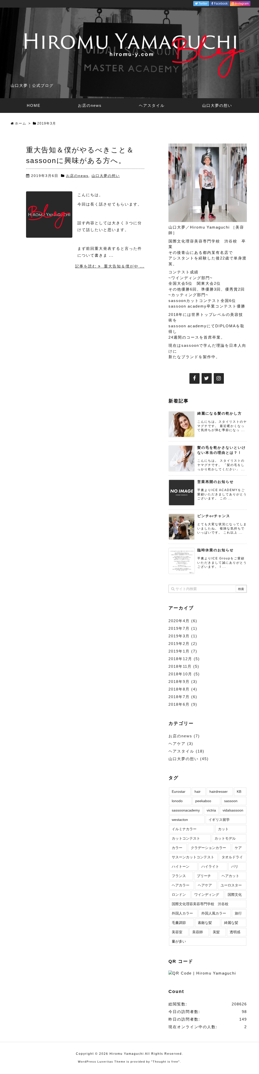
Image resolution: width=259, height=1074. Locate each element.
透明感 (235, 932)
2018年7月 (182, 697)
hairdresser (218, 791)
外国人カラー (182, 913)
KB (239, 791)
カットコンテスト (186, 838)
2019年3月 (182, 636)
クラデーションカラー (208, 848)
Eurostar (178, 791)
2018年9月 (182, 681)
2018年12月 (184, 659)
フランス (179, 876)
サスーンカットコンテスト (193, 857)
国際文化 (235, 895)
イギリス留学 (219, 820)
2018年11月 (183, 666)
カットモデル (225, 838)
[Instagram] (219, 378)
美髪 (216, 932)
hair (198, 791)
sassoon (231, 801)
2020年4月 (182, 621)
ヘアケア (180, 743)
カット (223, 829)
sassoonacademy (186, 810)
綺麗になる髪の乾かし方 (219, 413)
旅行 (238, 913)
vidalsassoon (233, 810)
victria (211, 810)
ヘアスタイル (186, 751)
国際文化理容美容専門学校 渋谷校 (200, 904)
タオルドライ (232, 857)
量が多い (179, 941)
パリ (234, 866)
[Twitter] (207, 378)
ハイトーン (180, 866)
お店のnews (77, 176)
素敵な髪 (205, 923)
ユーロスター (231, 885)
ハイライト (210, 866)
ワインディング (206, 895)
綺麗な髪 (231, 923)
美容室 (177, 932)
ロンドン (179, 895)
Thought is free (165, 1061)
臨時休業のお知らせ (215, 550)
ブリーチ (204, 876)
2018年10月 (184, 674)
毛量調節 (179, 923)
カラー (177, 848)
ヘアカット (230, 876)
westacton (180, 820)
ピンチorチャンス (213, 516)
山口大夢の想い (106, 176)
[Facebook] (194, 378)
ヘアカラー (180, 885)
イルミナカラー (184, 829)
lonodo (177, 801)
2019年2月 (182, 643)
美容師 (197, 932)
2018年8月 (182, 689)
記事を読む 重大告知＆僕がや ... (109, 266)
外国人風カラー (213, 913)
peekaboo (203, 801)
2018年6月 (182, 704)
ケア (238, 848)
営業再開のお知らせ (215, 482)
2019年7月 (182, 628)
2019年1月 (182, 651)
